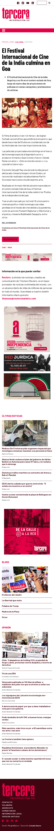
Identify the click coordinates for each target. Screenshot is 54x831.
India (10, 247)
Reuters (6, 277)
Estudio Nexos (35, 826)
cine (4, 247)
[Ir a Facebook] (18, 2)
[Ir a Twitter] (23, 2)
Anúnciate (7, 808)
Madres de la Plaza (10, 611)
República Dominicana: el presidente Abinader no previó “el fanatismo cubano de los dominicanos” (25, 749)
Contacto (7, 802)
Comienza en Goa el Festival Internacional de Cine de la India (26, 229)
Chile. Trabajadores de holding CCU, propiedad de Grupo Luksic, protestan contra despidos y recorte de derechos (27, 662)
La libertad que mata (12, 600)
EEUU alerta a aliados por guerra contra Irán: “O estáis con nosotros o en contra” (24, 484)
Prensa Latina (8, 42)
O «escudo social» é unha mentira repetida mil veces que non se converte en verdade (26, 760)
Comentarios (9, 811)
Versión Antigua (11, 816)
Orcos (4, 617)
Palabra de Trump (10, 606)
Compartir (11, 239)
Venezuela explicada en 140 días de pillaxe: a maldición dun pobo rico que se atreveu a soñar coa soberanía (26, 684)
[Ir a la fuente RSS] (33, 2)
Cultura (19, 42)
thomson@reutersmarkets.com (19, 298)
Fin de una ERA (9, 673)
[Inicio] (15, 14)
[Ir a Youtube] (27, 2)
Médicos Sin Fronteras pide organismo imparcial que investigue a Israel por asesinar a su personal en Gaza (27, 449)
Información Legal (12, 813)
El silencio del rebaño (12, 595)
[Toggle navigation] (3, 30)
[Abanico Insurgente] (27, 391)
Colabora (7, 805)
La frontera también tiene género (18, 739)
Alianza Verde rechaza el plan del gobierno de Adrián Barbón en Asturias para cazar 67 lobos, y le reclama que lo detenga (26, 461)
